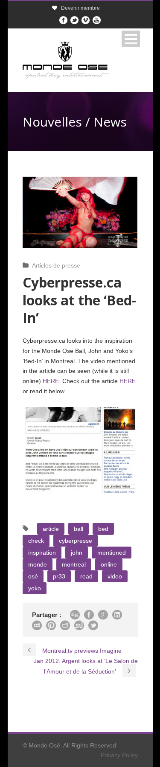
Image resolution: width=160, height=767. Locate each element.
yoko (34, 588)
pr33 (59, 576)
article (51, 528)
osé (33, 576)
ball (78, 528)
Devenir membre (80, 8)
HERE (51, 381)
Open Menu (131, 39)
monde (37, 564)
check (36, 540)
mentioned (111, 552)
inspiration (42, 552)
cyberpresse (75, 540)
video (115, 576)
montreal (74, 564)
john (76, 552)
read (86, 576)
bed (103, 528)
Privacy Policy (119, 755)
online (109, 564)
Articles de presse (56, 265)
